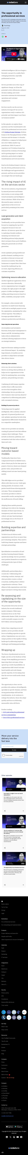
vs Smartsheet (5, 1093)
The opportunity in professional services (14, 867)
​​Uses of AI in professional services (13, 717)
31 (3, 30)
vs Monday (4, 1098)
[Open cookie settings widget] (2, 1152)
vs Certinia (4, 1091)
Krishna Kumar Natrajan (12, 132)
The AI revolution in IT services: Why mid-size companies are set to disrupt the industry (13, 832)
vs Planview (4, 1095)
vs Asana (3, 1100)
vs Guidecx (4, 1086)
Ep (2, 30)
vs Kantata (4, 1088)
